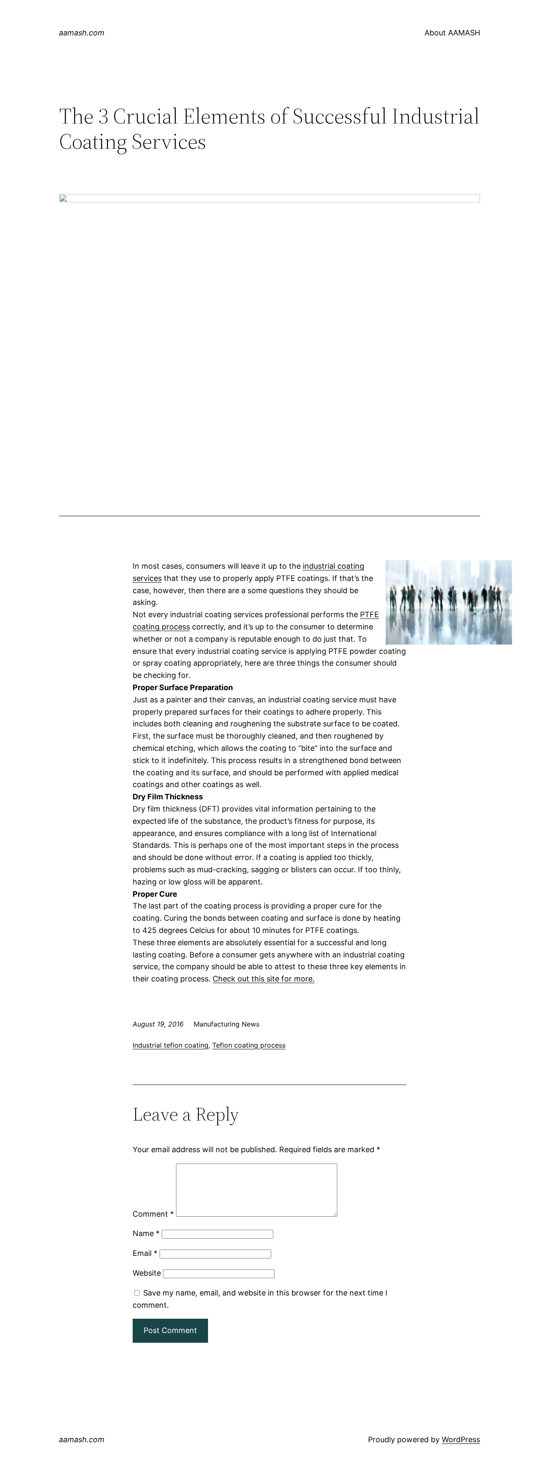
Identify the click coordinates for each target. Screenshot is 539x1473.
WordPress (461, 1439)
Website (147, 1273)
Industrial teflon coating (170, 1045)
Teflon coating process (249, 1045)
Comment (153, 1214)
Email (145, 1253)
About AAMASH (452, 32)
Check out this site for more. (264, 978)
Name (146, 1233)
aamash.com (81, 32)
